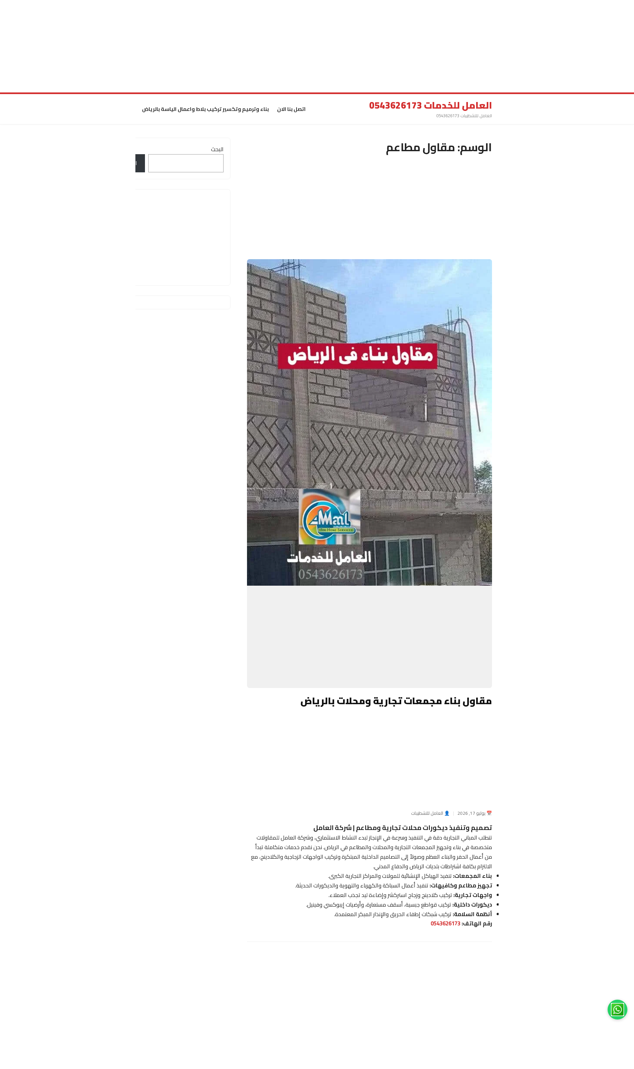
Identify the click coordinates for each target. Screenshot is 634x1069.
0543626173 (445, 923)
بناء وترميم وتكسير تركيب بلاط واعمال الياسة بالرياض (205, 109)
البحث (217, 149)
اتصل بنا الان (291, 109)
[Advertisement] (436, 46)
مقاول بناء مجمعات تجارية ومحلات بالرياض (396, 700)
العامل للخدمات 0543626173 (430, 105)
